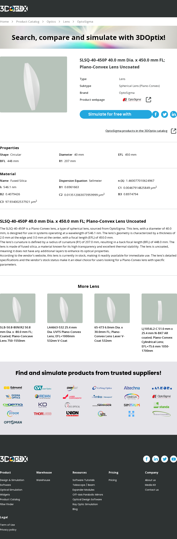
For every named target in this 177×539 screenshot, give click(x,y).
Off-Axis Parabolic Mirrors (88, 494)
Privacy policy (8, 529)
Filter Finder (7, 504)
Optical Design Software (87, 499)
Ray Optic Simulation (85, 504)
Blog (75, 509)
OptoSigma (85, 21)
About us (150, 480)
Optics (51, 21)
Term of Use (7, 525)
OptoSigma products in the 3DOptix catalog (136, 131)
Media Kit (150, 485)
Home (4, 21)
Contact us (152, 489)
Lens (66, 21)
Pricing (113, 480)
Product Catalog (27, 21)
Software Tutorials (84, 480)
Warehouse (43, 480)
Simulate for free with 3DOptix (109, 115)
